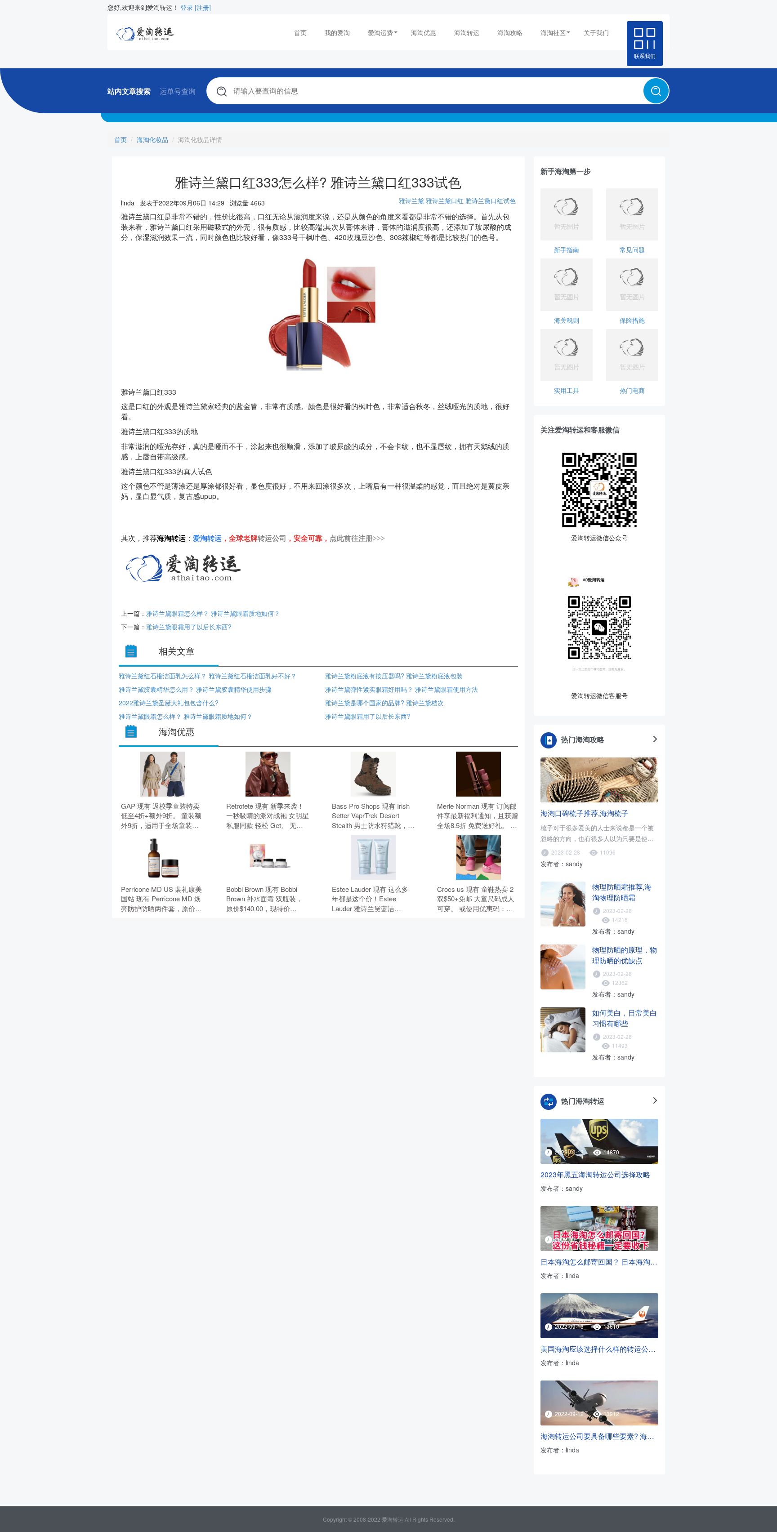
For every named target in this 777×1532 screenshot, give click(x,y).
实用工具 (566, 390)
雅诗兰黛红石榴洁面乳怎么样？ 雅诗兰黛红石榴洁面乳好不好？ (208, 675)
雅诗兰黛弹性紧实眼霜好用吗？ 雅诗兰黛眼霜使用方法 (401, 689)
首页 (300, 32)
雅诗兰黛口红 (445, 200)
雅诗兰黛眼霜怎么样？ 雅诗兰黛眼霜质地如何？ (213, 613)
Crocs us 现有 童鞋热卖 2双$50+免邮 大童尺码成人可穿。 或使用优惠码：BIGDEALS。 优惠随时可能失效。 (478, 898)
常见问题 (632, 249)
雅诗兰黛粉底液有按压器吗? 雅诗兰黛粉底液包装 (394, 675)
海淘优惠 (423, 32)
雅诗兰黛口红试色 (490, 200)
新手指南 (566, 249)
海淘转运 (466, 32)
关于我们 (596, 32)
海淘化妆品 (152, 139)
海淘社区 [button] (553, 32)
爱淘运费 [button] (380, 32)
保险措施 (632, 320)
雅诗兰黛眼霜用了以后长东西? (189, 626)
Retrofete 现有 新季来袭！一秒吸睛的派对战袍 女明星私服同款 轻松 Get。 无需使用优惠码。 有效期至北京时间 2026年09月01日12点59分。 (267, 815)
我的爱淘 (337, 32)
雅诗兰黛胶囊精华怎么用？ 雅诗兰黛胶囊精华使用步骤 (195, 689)
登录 (186, 7)
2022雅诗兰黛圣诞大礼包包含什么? (169, 702)
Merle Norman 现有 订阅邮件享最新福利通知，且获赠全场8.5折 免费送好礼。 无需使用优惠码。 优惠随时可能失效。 (478, 815)
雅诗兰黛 (411, 200)
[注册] (203, 7)
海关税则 (566, 320)
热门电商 (632, 390)
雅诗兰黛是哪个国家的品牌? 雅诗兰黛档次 (384, 702)
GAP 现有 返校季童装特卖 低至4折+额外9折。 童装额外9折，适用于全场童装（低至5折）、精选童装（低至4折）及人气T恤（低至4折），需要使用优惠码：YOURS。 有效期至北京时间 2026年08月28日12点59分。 (162, 815)
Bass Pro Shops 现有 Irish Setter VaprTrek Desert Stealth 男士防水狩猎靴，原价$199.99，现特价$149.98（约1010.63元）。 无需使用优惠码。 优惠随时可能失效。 (373, 815)
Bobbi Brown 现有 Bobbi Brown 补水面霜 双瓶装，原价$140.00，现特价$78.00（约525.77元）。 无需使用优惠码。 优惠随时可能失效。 (267, 898)
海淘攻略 (509, 32)
